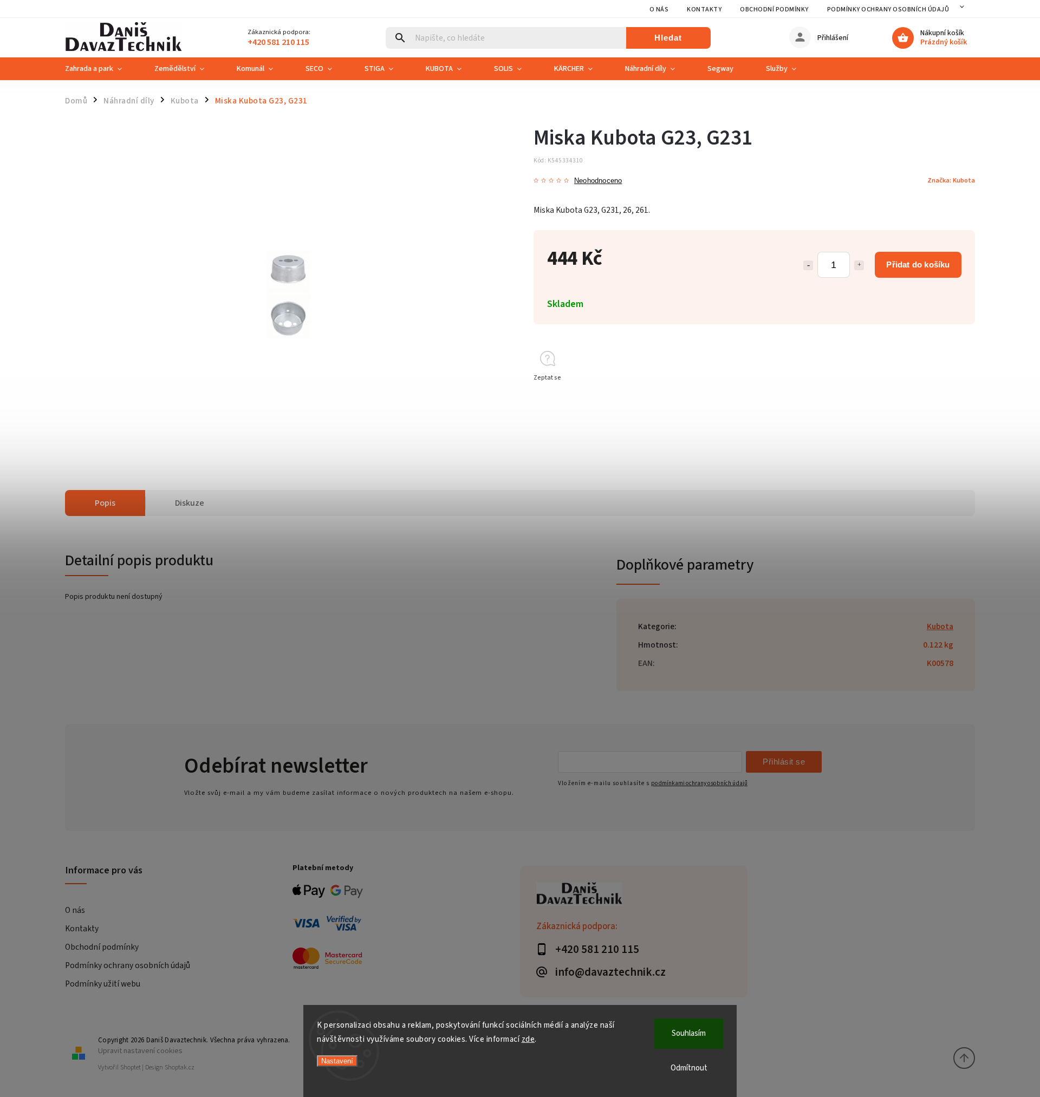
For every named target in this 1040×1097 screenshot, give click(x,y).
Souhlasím (689, 1033)
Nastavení (337, 1061)
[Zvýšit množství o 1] (859, 265)
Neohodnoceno (598, 181)
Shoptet (130, 1067)
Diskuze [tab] (189, 503)
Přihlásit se (784, 761)
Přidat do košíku (918, 264)
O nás (659, 9)
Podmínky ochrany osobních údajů (888, 9)
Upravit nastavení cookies (140, 1050)
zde (528, 1039)
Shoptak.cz (179, 1067)
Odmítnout (689, 1068)
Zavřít (941, 397)
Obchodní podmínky (774, 9)
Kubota (940, 626)
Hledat (668, 37)
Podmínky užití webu (102, 984)
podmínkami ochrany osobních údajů (699, 783)
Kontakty (704, 9)
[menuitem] (101, 68)
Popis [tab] (105, 503)
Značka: (951, 180)
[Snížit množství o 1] (808, 265)
